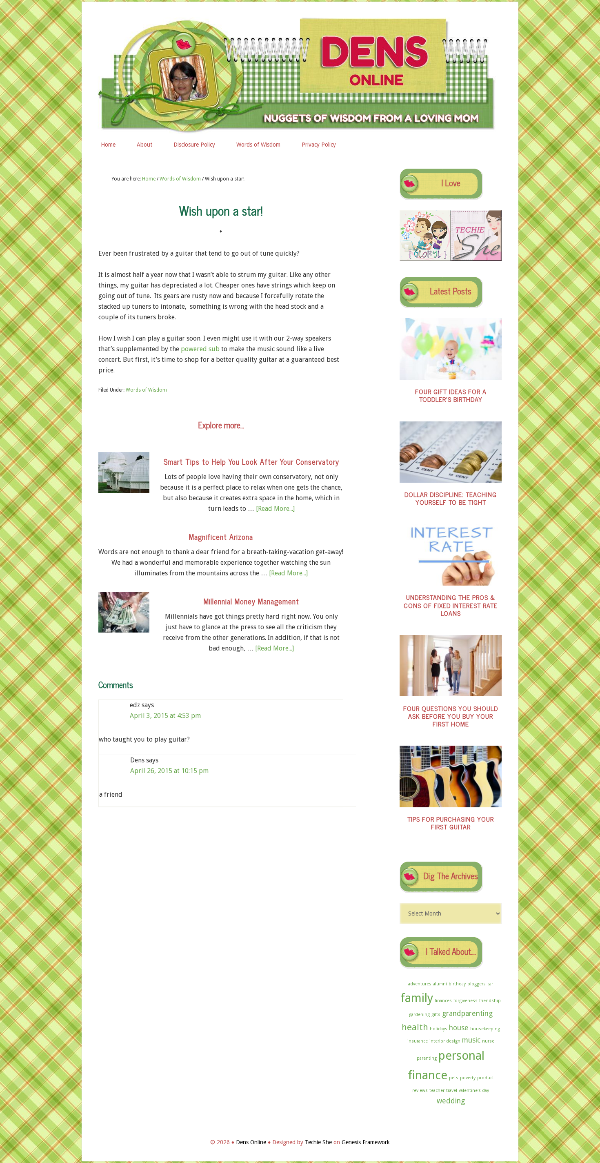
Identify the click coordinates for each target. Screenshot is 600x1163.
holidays (438, 1029)
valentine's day (474, 1090)
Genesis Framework (366, 1142)
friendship (490, 1000)
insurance (417, 1041)
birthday (457, 984)
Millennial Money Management (251, 601)
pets (453, 1078)
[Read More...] (275, 508)
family (416, 998)
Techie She (318, 1142)
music (471, 1040)
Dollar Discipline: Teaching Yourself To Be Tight (450, 498)
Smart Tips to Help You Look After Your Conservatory (251, 461)
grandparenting (467, 1013)
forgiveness (465, 1000)
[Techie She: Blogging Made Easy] (476, 259)
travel (451, 1090)
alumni (440, 984)
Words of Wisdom (146, 390)
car (490, 984)
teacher (436, 1090)
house (459, 1028)
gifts (435, 1014)
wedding (451, 1101)
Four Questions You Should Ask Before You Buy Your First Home (450, 716)
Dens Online (300, 72)
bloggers (476, 984)
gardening (419, 1014)
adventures (419, 984)
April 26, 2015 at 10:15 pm (169, 771)
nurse (488, 1041)
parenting (427, 1058)
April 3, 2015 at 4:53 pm (165, 716)
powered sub (200, 349)
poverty (468, 1078)
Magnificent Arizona (221, 536)
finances (443, 1000)
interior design (444, 1041)
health (415, 1027)
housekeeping (485, 1029)
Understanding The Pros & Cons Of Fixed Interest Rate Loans (451, 605)
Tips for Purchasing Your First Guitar (450, 822)
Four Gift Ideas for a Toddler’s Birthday (451, 395)
